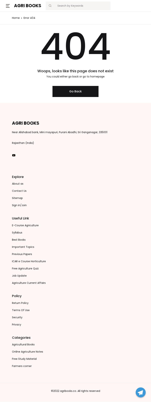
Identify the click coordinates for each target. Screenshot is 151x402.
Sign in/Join (19, 205)
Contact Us (19, 191)
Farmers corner (22, 366)
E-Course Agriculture (25, 225)
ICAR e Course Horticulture (29, 261)
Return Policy (20, 303)
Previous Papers (22, 254)
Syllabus (17, 232)
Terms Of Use (21, 310)
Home (16, 18)
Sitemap (17, 198)
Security (17, 317)
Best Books (19, 240)
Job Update (19, 276)
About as (17, 184)
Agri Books (27, 6)
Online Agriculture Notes (27, 352)
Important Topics (23, 247)
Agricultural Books (23, 344)
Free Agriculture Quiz (25, 268)
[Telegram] (141, 392)
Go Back (75, 91)
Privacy (16, 324)
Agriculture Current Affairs (29, 283)
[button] (8, 6)
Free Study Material (24, 359)
